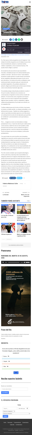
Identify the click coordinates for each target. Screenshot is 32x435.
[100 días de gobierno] (8, 228)
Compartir (27, 52)
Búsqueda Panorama (10, 400)
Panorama (10, 422)
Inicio (5, 422)
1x (10, 49)
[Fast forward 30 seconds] (14, 50)
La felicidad (5, 194)
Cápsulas (12, 424)
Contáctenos (19, 424)
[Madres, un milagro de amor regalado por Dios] (24, 228)
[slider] (28, 262)
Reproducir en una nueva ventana (20, 54)
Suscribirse (5, 392)
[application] (16, 262)
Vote (16, 372)
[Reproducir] (3, 262)
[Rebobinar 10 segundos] (8, 50)
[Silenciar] (24, 262)
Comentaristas (17, 422)
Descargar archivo (6, 54)
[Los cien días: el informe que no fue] (8, 209)
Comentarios (6, 28)
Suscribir (20, 52)
